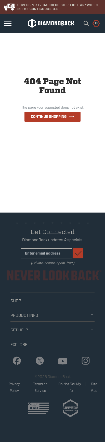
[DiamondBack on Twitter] (38, 361)
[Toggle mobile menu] (7, 23)
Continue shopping (49, 117)
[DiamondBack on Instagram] (83, 361)
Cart (93, 22)
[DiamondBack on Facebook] (15, 361)
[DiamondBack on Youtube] (60, 361)
